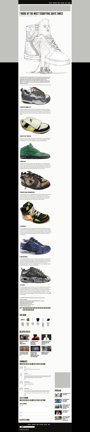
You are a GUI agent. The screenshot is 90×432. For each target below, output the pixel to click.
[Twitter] (63, 1)
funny (41, 308)
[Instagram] (65, 1)
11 (30, 364)
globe (45, 308)
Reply (25, 370)
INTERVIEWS (55, 3)
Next (43, 364)
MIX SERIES (62, 3)
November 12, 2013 (23, 15)
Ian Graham (30, 15)
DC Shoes (35, 308)
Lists (49, 308)
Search (20, 427)
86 (39, 15)
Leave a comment (23, 404)
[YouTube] (67, 1)
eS (38, 308)
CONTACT (69, 3)
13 (34, 364)
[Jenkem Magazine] (27, 2)
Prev (22, 364)
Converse (30, 308)
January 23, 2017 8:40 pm (28, 389)
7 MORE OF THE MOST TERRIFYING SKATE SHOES (41, 14)
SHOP (66, 3)
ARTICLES (50, 3)
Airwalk (25, 308)
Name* (21, 412)
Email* (21, 415)
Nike (24, 310)
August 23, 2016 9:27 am (28, 374)
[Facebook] (61, 1)
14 (36, 364)
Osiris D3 (28, 310)
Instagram (29, 305)
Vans (32, 310)
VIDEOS (59, 3)
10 (28, 364)
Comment (21, 405)
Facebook (32, 304)
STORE (49, 424)
